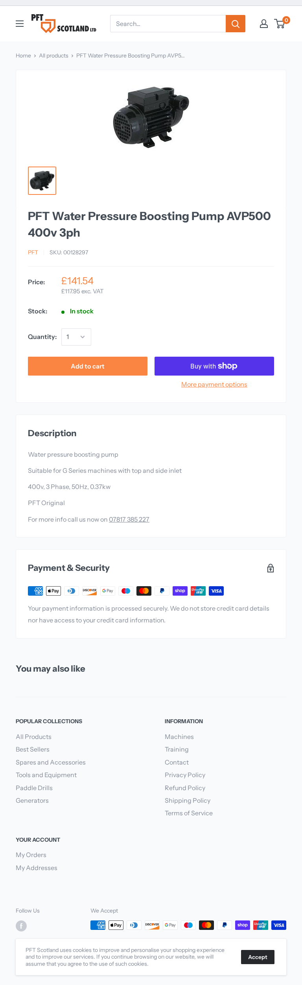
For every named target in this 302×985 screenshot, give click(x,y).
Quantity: (42, 337)
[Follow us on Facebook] (21, 925)
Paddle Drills (34, 788)
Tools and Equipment (46, 775)
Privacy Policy (185, 775)
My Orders (31, 855)
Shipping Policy (187, 800)
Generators (32, 800)
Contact (177, 762)
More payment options (214, 384)
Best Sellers (33, 749)
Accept (257, 957)
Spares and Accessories (51, 762)
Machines (179, 737)
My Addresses (36, 868)
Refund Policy (185, 788)
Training (177, 749)
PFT (33, 252)
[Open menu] (20, 23)
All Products (34, 737)
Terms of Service (189, 813)
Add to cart (88, 366)
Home (23, 55)
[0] (280, 23)
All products (53, 55)
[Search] (235, 23)
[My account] (264, 23)
